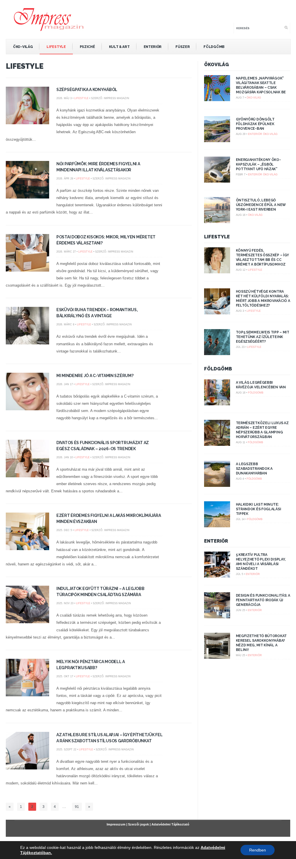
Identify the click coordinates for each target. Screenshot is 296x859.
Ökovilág (216, 64)
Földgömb (214, 47)
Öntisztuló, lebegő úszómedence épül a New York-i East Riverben (261, 204)
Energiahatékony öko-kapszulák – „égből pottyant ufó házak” (258, 164)
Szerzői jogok (138, 824)
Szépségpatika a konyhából (86, 89)
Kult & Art (119, 47)
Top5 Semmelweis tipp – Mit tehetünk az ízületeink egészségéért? (262, 337)
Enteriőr (153, 47)
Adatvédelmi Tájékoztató (170, 824)
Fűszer (182, 47)
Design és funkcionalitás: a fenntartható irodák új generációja (263, 600)
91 (77, 807)
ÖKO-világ (23, 47)
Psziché (87, 47)
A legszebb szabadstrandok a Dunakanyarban (254, 468)
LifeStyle (56, 47)
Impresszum (116, 824)
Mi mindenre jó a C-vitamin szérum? (94, 375)
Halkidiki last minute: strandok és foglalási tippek (258, 509)
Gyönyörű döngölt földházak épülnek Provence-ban (255, 124)
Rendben (257, 850)
